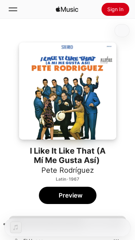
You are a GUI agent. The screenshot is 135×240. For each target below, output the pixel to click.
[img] (67, 9)
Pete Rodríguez (67, 170)
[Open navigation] (13, 9)
